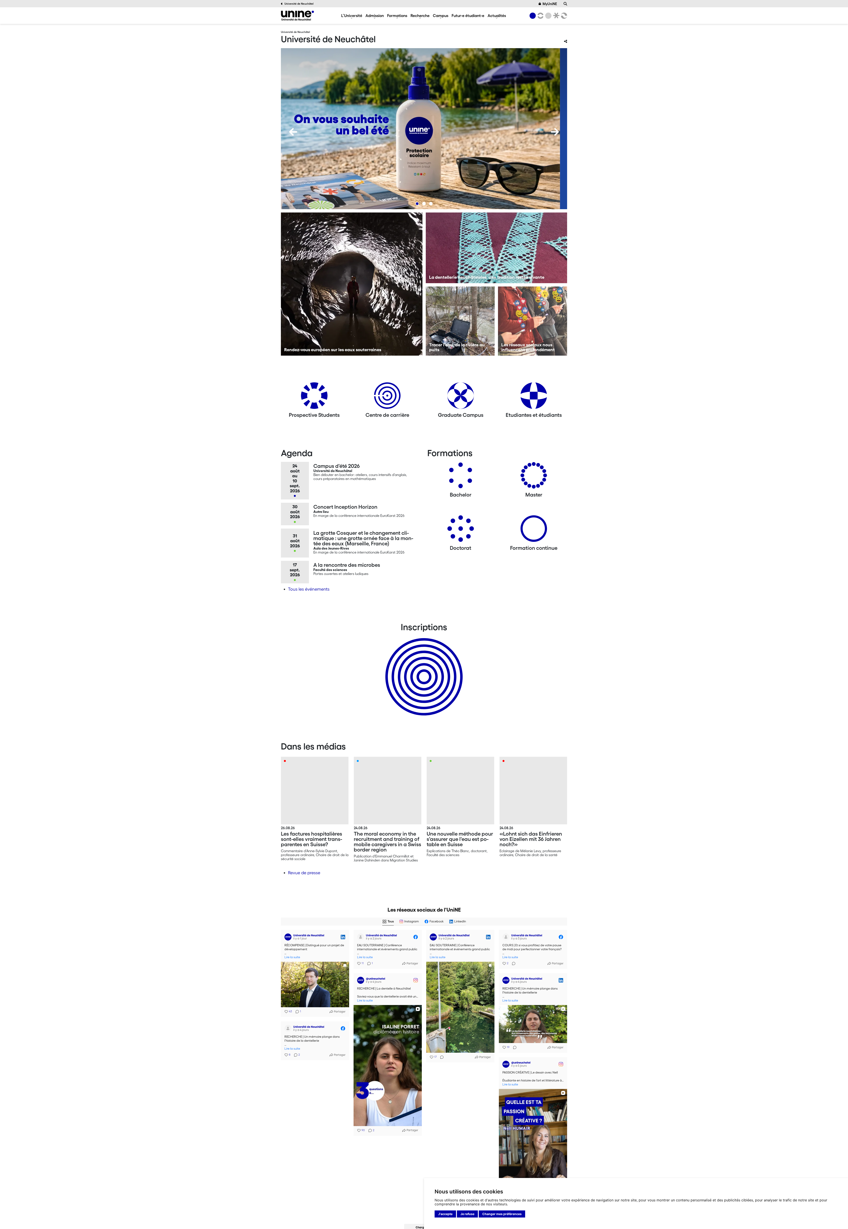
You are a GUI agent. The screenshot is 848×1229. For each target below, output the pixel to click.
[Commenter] (441, 1057)
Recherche (420, 15)
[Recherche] (565, 4)
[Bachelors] (460, 477)
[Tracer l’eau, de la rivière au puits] (460, 321)
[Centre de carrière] (387, 397)
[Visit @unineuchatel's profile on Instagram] (360, 980)
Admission (374, 15)
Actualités (497, 15)
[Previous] (293, 131)
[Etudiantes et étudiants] (533, 397)
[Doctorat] (460, 530)
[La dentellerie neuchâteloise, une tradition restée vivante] (496, 247)
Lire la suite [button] (292, 957)
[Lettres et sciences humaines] (540, 16)
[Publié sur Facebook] (415, 937)
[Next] (555, 131)
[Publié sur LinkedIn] (343, 937)
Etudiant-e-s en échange (423, 669)
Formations (397, 15)
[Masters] (533, 477)
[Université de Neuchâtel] (297, 16)
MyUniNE (550, 4)
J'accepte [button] (445, 1214)
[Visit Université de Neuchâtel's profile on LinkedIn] (288, 937)
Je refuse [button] (467, 1214)
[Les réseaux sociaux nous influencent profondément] (532, 321)
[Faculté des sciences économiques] (563, 16)
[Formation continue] (533, 530)
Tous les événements (308, 589)
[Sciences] (548, 16)
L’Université (351, 15)
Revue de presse (304, 872)
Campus (440, 15)
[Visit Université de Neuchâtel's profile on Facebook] (360, 937)
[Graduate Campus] (460, 397)
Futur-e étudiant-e (468, 15)
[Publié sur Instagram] (415, 980)
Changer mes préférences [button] (502, 1214)
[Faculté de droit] (555, 16)
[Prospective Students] (314, 397)
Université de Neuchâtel (299, 3)
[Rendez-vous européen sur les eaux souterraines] (351, 284)
